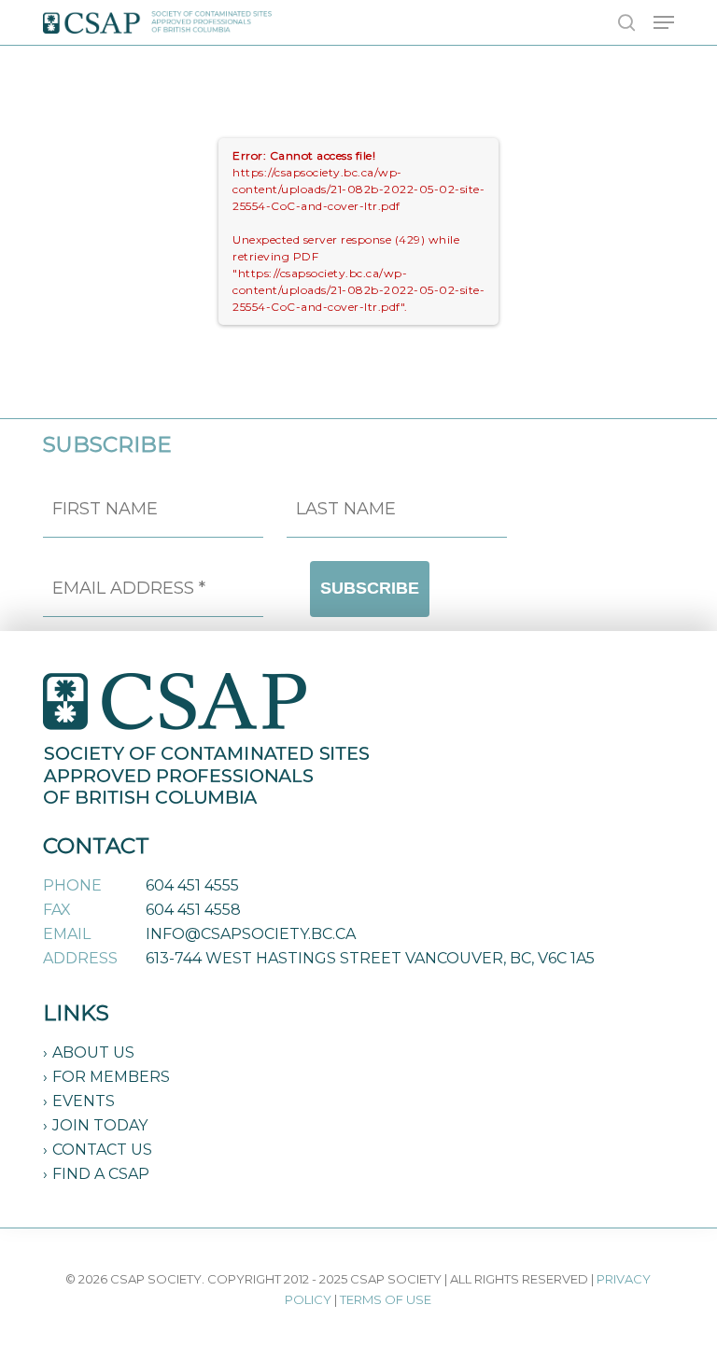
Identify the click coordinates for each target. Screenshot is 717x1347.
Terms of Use (385, 1299)
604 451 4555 (192, 885)
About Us (93, 1052)
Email (67, 934)
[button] (664, 22)
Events (83, 1101)
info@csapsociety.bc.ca (251, 934)
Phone (72, 885)
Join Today (100, 1125)
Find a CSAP (100, 1174)
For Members (111, 1077)
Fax (57, 910)
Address (80, 958)
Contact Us (102, 1149)
